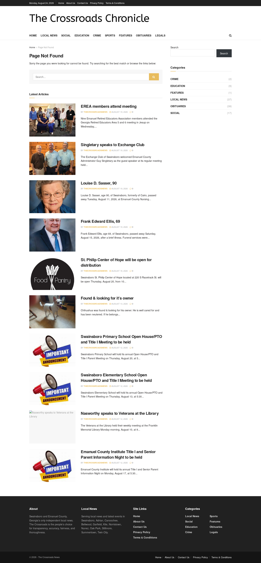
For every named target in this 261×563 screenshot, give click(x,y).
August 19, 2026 (119, 111)
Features (125, 35)
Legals (160, 35)
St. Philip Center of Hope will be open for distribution (116, 262)
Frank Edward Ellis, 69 (100, 221)
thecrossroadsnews (95, 112)
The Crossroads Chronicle (89, 18)
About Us (70, 2)
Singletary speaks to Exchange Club (112, 144)
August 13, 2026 (119, 303)
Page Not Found (46, 47)
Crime (97, 35)
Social (66, 35)
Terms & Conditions (115, 2)
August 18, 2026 (119, 270)
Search (174, 47)
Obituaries (143, 35)
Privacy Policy (97, 2)
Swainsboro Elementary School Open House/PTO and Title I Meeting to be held (116, 377)
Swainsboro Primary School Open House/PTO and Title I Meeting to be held (121, 339)
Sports (110, 35)
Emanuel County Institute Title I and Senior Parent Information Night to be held (118, 454)
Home (61, 2)
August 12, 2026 (119, 347)
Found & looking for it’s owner (107, 298)
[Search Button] (154, 76)
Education (82, 35)
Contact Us (82, 2)
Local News (49, 35)
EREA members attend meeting (108, 106)
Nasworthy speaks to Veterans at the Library (120, 413)
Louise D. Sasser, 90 (98, 183)
